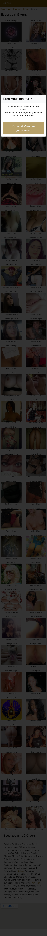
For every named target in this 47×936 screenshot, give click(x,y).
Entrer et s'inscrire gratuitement (23, 128)
